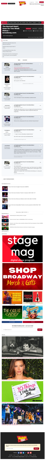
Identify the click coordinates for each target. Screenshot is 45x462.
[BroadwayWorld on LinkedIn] (23, 453)
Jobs (20, 22)
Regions (30, 455)
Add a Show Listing (11, 3)
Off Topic (40, 28)
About (14, 455)
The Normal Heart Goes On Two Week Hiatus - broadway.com (23, 64)
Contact (17, 455)
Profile (7, 85)
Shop (27, 22)
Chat (18, 22)
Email (19, 60)
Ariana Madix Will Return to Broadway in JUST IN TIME (12, 380)
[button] (42, 22)
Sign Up (36, 448)
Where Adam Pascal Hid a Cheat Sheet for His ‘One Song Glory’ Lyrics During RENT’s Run (10, 55)
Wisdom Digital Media (19, 456)
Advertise (11, 455)
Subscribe (25, 60)
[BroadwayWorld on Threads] (28, 453)
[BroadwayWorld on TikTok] (26, 453)
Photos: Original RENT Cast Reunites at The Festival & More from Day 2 (16, 424)
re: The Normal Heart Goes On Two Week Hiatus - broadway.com (24, 77)
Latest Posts (34, 28)
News (8, 22)
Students (23, 22)
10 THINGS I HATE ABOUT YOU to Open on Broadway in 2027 (14, 402)
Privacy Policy (34, 456)
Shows (11, 22)
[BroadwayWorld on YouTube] (31, 453)
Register (34, 22)
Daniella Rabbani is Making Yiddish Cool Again (18, 215)
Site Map (34, 455)
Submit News (26, 455)
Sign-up (37, 2)
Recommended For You (6, 183)
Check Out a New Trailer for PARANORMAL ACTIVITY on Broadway (21, 219)
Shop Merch (5, 3)
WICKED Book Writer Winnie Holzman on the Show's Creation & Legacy (22, 227)
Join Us (21, 455)
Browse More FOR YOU (21, 212)
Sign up (39, 329)
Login (39, 22)
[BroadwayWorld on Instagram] (21, 453)
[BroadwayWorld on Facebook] (19, 453)
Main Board (28, 28)
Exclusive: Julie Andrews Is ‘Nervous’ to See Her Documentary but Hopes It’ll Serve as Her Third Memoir (22, 357)
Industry (15, 22)
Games (30, 22)
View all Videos (5, 231)
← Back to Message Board (7, 35)
